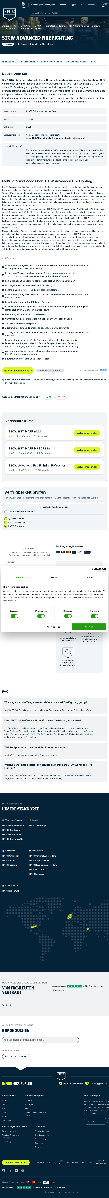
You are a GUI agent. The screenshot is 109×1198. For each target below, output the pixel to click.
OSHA (4, 1116)
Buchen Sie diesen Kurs (18, 370)
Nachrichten (92, 5)
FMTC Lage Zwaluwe (39, 860)
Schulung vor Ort (9, 1131)
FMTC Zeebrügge (37, 825)
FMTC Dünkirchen (10, 856)
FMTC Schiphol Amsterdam (42, 856)
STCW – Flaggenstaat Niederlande (50, 26)
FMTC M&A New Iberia (13, 825)
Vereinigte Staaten (43, 1131)
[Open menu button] (21, 13)
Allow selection (54, 627)
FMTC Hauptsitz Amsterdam (43, 865)
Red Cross (6, 1120)
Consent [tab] (19, 577)
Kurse (16, 26)
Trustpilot (10, 562)
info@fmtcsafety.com (84, 731)
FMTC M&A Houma (11, 830)
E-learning (6, 1142)
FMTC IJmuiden (36, 874)
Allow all (89, 627)
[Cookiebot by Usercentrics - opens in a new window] (94, 570)
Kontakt (75, 1162)
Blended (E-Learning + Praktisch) (11, 1136)
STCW (4, 1112)
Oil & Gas (29, 1100)
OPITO (4, 1100)
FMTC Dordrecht (37, 869)
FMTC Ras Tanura (10, 891)
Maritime (28, 1108)
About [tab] (90, 577)
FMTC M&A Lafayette (12, 839)
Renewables (30, 1104)
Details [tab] (54, 577)
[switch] (41, 616)
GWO (4, 1108)
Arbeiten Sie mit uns (105, 4)
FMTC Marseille (9, 865)
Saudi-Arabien (41, 1139)
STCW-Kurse (27, 26)
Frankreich (39, 1143)
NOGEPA (5, 1104)
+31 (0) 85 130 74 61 (36, 734)
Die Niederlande (42, 1135)
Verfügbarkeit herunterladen (56, 507)
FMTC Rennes (8, 860)
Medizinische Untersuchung (100, 1162)
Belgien (38, 1147)
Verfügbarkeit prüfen (87, 433)
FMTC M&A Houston (12, 834)
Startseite (6, 26)
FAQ (81, 5)
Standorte (63, 5)
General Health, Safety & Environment (35, 1113)
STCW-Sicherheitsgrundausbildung (84, 26)
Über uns (74, 4)
